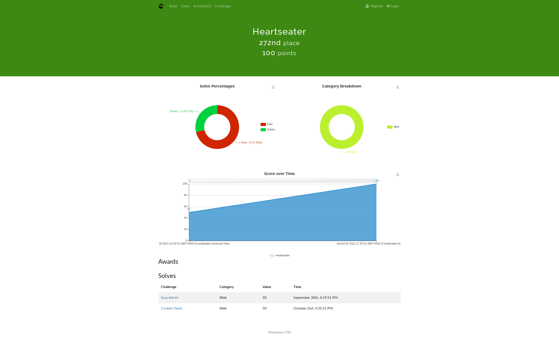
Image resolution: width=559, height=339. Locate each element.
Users (185, 6)
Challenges (222, 6)
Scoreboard (202, 6)
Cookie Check (171, 308)
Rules (173, 6)
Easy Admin (170, 297)
